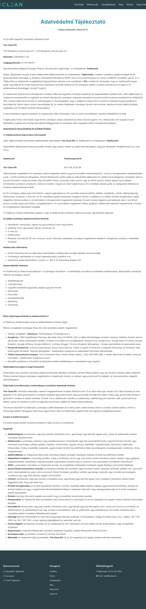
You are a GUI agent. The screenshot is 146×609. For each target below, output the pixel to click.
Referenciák (92, 4)
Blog (121, 4)
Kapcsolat (141, 4)
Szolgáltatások (109, 4)
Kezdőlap (79, 4)
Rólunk (130, 4)
